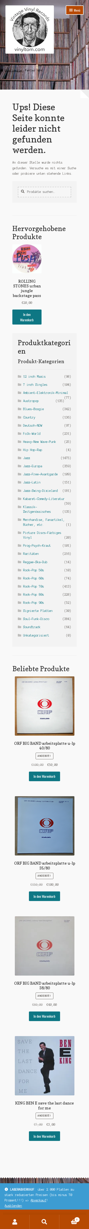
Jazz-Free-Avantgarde (40, 474)
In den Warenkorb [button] (27, 317)
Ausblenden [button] (13, 1205)
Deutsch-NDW (32, 425)
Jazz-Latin (32, 482)
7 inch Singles (35, 384)
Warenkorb (68, 1218)
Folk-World (32, 433)
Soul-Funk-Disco (36, 619)
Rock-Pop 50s (33, 570)
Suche (44, 1222)
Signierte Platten (38, 610)
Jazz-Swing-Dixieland (40, 490)
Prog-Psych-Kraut (37, 545)
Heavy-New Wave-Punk (39, 441)
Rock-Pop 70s (33, 586)
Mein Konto (15, 1222)
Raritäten (31, 553)
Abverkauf (38, 1200)
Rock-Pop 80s (33, 594)
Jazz (26, 458)
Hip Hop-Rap (32, 449)
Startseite (13, 70)
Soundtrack (32, 627)
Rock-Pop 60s (33, 578)
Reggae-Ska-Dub (35, 562)
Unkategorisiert (36, 635)
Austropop (31, 401)
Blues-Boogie (33, 409)
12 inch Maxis (34, 376)
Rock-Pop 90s (33, 602)
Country (29, 417)
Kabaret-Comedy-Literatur (44, 498)
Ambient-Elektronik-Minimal (45, 392)
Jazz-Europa (32, 466)
